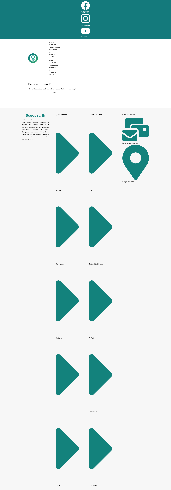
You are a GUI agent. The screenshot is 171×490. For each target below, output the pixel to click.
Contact (53, 54)
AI (50, 52)
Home (51, 42)
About (52, 57)
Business (53, 49)
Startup (52, 44)
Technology (54, 47)
